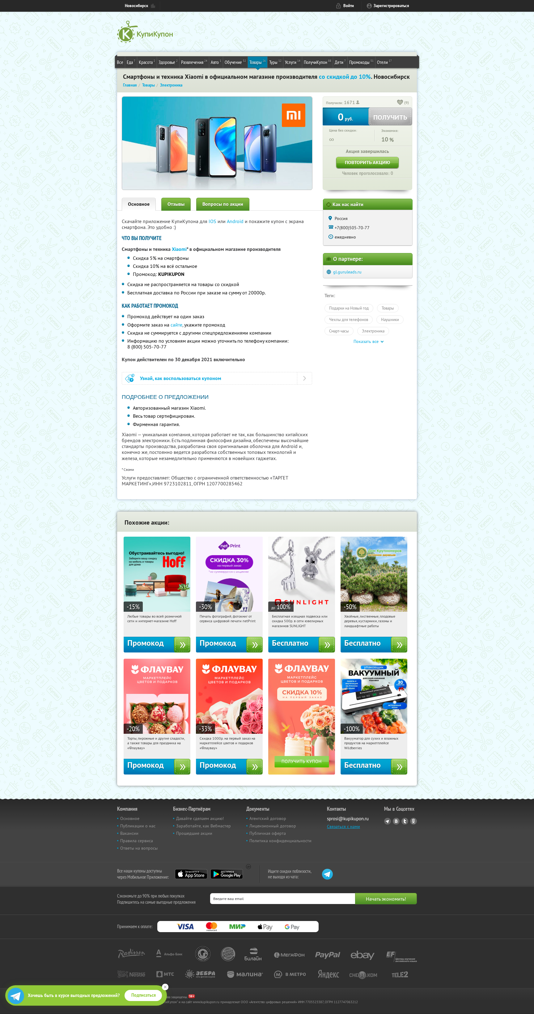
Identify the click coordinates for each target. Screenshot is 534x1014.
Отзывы (175, 204)
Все (120, 62)
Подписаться (143, 995)
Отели (384, 62)
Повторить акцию (367, 162)
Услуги (292, 62)
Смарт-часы (339, 330)
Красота (147, 62)
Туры (275, 62)
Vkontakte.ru (396, 821)
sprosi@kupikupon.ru (348, 819)
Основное (139, 204)
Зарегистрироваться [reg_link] (391, 5)
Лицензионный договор (272, 826)
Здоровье (168, 62)
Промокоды (361, 62)
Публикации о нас (137, 826)
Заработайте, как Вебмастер (203, 826)
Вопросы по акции (222, 204)
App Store (191, 874)
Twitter (404, 821)
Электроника (373, 330)
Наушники (390, 319)
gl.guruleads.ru (347, 272)
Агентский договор (267, 818)
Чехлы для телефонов (348, 319)
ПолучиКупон (317, 62)
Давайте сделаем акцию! (200, 818)
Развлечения (194, 62)
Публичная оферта (267, 833)
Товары (257, 62)
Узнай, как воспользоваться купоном (180, 378)
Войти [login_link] (348, 5)
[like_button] (400, 103)
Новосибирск (136, 5)
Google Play (226, 874)
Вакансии (129, 833)
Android (236, 221)
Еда (131, 62)
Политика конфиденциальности (280, 840)
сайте (176, 325)
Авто (216, 62)
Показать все (366, 341)
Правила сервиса (136, 840)
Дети (340, 62)
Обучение (235, 62)
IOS (213, 221)
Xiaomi (179, 249)
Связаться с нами (343, 826)
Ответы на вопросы (139, 848)
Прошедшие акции (194, 833)
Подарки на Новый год (349, 308)
